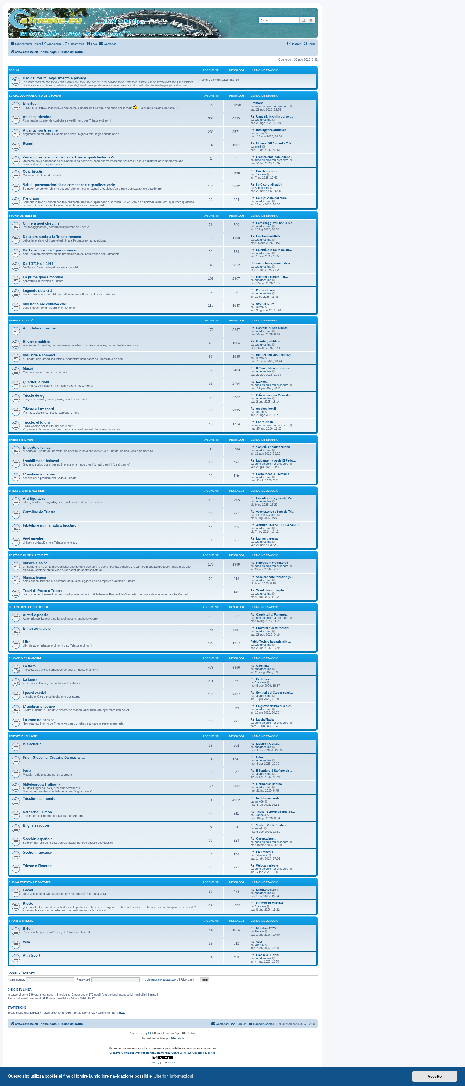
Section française (37, 852)
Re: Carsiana (260, 665)
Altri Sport (31, 955)
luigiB (258, 146)
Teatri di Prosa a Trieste (42, 591)
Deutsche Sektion (37, 812)
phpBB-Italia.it (175, 1038)
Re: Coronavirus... (263, 838)
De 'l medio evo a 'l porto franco (49, 250)
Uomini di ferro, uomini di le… (272, 263)
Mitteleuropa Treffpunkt (42, 784)
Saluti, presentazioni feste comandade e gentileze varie (69, 185)
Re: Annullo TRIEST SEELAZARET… (276, 525)
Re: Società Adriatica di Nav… (272, 447)
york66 (259, 801)
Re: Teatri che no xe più (267, 590)
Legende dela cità (37, 291)
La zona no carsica (38, 720)
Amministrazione (265, 514)
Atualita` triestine (37, 117)
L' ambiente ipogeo (39, 706)
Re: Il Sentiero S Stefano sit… (271, 770)
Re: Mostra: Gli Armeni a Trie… (272, 143)
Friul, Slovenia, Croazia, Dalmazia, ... (54, 757)
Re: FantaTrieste (262, 422)
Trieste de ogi (34, 395)
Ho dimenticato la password (160, 979)
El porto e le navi (37, 447)
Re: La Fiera (259, 381)
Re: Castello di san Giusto (269, 327)
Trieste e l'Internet (37, 866)
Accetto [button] (435, 1076)
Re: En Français (262, 852)
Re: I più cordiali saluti (266, 184)
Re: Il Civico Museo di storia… (272, 368)
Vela (26, 942)
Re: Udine (258, 757)
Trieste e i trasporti (38, 409)
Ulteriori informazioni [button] (173, 1076)
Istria (27, 771)
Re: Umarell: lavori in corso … (272, 116)
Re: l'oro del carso (263, 290)
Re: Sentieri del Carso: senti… (272, 692)
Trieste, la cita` (21, 320)
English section (36, 826)
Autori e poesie (35, 615)
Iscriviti (28, 973)
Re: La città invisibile (265, 236)
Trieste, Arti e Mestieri (27, 490)
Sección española (37, 839)
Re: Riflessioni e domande (269, 562)
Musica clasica (35, 563)
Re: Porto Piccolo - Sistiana (270, 473)
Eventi (28, 144)
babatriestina (263, 119)
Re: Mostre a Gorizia (265, 743)
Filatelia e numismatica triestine (49, 525)
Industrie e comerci (39, 355)
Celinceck (261, 855)
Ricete (28, 904)
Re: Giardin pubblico (265, 341)
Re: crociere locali (263, 408)
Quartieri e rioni (36, 382)
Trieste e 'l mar (21, 439)
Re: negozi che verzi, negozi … (272, 354)
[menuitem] (51, 44)
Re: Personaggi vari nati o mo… (273, 223)
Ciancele (260, 174)
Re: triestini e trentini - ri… (269, 276)
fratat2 (120, 1012)
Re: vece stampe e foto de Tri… (273, 511)
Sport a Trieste (21, 920)
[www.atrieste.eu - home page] (12, 10)
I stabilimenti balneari (41, 461)
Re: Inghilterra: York (265, 798)
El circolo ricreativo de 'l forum (35, 95)
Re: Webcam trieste (264, 865)
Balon (28, 929)
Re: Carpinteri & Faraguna (269, 614)
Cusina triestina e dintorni (30, 882)
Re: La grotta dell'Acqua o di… (272, 706)
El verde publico (36, 342)
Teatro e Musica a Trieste (29, 555)
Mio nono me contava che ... (46, 304)
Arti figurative (34, 498)
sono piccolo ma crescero (271, 106)
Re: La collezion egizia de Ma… (273, 498)
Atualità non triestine (40, 130)
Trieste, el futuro (36, 422)
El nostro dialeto (37, 628)
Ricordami (188, 979)
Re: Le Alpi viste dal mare (269, 198)
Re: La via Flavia (262, 719)
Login (12, 973)
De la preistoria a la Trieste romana (52, 237)
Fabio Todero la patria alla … (271, 641)
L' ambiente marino (39, 474)
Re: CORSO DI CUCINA (267, 903)
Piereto (259, 133)
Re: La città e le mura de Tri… (271, 249)
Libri (27, 642)
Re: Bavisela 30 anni (265, 955)
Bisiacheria (32, 744)
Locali (28, 890)
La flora (29, 666)
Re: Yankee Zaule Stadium (269, 825)
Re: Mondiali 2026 (263, 928)
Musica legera (34, 577)
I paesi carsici (34, 693)
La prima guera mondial (43, 277)
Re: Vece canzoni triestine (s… (272, 577)
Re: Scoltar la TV (262, 303)
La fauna (30, 679)
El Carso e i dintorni (25, 658)
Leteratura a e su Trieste (29, 607)
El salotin (31, 103)
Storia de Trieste (22, 215)
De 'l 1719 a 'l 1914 (38, 264)
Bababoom (262, 187)
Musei (28, 369)
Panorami (31, 198)
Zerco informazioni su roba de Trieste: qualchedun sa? (68, 157)
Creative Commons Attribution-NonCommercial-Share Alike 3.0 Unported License (163, 1052)
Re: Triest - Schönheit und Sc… (273, 811)
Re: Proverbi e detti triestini (270, 628)
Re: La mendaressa (264, 538)
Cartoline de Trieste (39, 512)
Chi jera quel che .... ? (41, 223)
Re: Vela (256, 941)
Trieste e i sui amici (23, 736)
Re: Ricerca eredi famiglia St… (272, 156)
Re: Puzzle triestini (264, 171)
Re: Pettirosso (261, 679)
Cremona (257, 103)
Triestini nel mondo (39, 799)
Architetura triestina (39, 328)
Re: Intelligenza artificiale (268, 130)
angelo (259, 828)
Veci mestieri (33, 539)
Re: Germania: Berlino (266, 784)
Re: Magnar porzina (264, 889)
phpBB (147, 1033)
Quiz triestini (33, 171)
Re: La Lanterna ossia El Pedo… (273, 460)
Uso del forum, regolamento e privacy (54, 78)
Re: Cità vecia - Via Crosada (270, 395)
